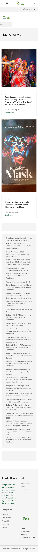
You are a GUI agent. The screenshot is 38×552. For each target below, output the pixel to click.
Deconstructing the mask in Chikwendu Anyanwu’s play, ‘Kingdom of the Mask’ (17, 204)
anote (7, 109)
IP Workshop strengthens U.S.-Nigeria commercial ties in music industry (19, 239)
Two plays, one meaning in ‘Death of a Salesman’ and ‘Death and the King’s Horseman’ (19, 388)
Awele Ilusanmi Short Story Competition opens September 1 (17, 269)
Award (23, 487)
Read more (15, 248)
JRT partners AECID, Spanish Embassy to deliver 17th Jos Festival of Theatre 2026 (19, 415)
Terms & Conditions (27, 490)
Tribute (4, 528)
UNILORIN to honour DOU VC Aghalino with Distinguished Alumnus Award (19, 401)
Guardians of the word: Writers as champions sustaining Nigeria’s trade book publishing (18, 339)
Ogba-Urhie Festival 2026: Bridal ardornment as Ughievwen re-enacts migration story (18, 254)
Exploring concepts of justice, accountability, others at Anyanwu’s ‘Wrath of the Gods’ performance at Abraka (18, 101)
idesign (7, 212)
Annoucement (26, 483)
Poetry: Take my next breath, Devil (18, 282)
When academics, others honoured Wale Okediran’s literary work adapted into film (19, 372)
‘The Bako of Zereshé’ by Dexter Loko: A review (19, 311)
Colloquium (5, 514)
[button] (6, 3)
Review (7, 94)
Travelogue (6, 524)
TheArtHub (5, 521)
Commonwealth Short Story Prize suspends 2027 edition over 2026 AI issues (19, 432)
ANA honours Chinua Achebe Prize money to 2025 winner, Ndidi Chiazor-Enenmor (19, 355)
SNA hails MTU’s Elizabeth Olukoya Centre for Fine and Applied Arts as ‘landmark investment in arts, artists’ (18, 295)
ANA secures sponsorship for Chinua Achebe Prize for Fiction (18, 325)
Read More (9, 112)
